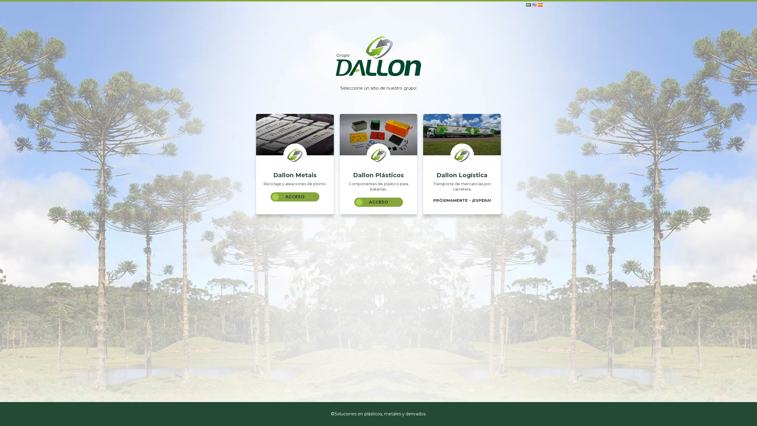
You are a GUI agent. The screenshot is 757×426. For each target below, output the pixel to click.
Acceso (295, 196)
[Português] (528, 4)
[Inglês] (534, 4)
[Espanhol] (540, 4)
